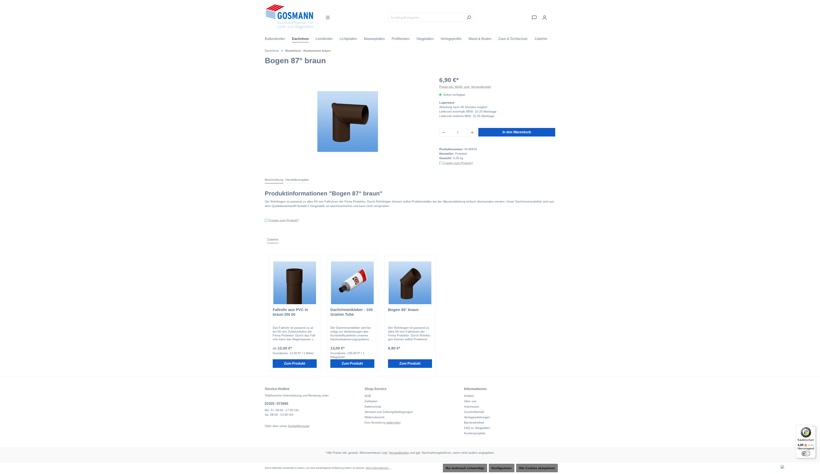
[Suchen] (469, 17)
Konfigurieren (502, 468)
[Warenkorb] (552, 15)
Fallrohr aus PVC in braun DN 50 (290, 312)
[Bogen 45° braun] (410, 282)
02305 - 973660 (276, 403)
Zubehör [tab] (272, 239)
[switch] (806, 453)
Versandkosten (399, 452)
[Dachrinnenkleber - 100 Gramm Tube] (352, 282)
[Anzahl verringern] (443, 132)
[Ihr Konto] (544, 17)
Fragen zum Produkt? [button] (458, 163)
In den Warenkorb (516, 132)
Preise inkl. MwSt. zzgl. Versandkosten (465, 86)
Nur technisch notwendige (465, 468)
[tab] (274, 179)
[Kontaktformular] (534, 17)
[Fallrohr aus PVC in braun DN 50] (295, 282)
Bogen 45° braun (403, 310)
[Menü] (328, 17)
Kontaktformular (298, 426)
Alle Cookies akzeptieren (537, 468)
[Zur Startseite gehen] (289, 16)
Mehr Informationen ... (378, 468)
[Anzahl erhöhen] (472, 132)
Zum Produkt (294, 363)
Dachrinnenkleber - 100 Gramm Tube (351, 312)
